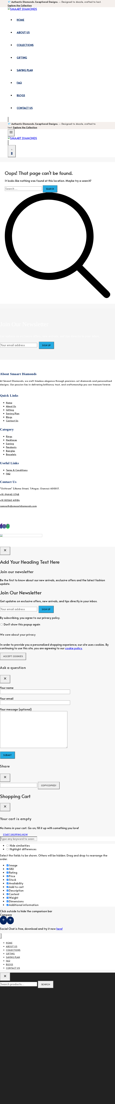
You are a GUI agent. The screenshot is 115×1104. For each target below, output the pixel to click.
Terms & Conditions (17, 470)
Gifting (22, 57)
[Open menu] (11, 132)
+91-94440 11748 (9, 494)
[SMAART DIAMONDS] (22, 9)
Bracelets (11, 454)
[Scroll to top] (3, 920)
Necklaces (11, 439)
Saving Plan (25, 70)
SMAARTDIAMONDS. (57, 529)
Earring (10, 443)
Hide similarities (19, 845)
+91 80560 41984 (10, 500)
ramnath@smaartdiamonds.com (18, 505)
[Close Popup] (5, 551)
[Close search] (5, 977)
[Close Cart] (5, 807)
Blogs (21, 95)
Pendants (11, 447)
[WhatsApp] (8, 526)
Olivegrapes (90, 529)
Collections (25, 45)
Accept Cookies (13, 656)
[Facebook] (1, 526)
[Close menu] (1, 935)
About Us (23, 32)
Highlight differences (22, 849)
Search (45, 984)
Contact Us (25, 108)
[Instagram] (4, 526)
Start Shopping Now (15, 834)
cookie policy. (74, 648)
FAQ (19, 83)
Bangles (10, 450)
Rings (9, 436)
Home (20, 20)
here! (59, 928)
